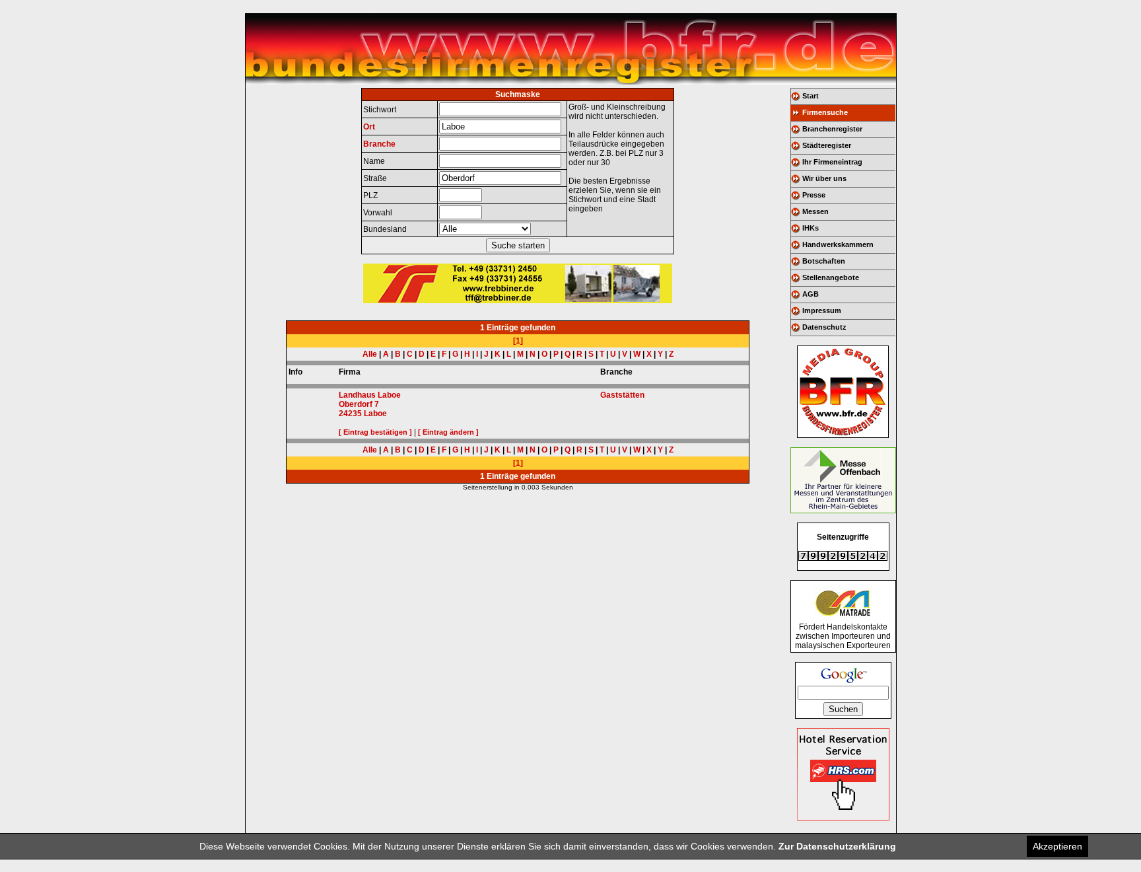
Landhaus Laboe (370, 395)
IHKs (810, 228)
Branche (379, 144)
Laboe (375, 413)
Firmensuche (825, 112)
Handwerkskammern (838, 244)
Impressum (821, 310)
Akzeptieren (1057, 846)
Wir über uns (824, 178)
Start (810, 96)
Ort (369, 126)
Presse (813, 195)
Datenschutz (824, 327)
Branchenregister (832, 129)
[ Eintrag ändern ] (448, 432)
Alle (370, 354)
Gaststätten (622, 395)
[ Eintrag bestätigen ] (375, 432)
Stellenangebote (830, 277)
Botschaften (823, 261)
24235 (350, 413)
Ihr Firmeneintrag (832, 162)
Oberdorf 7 (359, 404)
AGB (810, 294)
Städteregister (826, 145)
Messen (815, 211)
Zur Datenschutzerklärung (837, 846)
